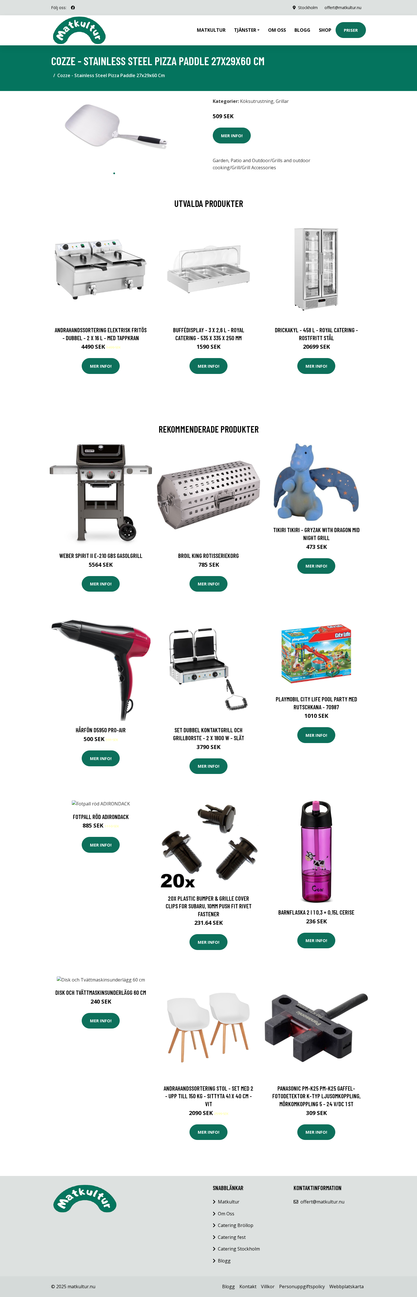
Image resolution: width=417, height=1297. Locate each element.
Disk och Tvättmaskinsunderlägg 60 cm (100, 992)
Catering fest (232, 1237)
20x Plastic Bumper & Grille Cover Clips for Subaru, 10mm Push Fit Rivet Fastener (209, 906)
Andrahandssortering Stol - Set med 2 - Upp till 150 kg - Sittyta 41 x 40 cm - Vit (208, 1096)
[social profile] (73, 7)
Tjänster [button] (245, 30)
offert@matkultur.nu (343, 7)
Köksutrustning (256, 101)
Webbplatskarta (346, 1286)
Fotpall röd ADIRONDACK (101, 816)
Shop (325, 30)
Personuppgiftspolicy (302, 1286)
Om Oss (226, 1214)
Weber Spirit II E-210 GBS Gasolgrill (100, 555)
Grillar (282, 101)
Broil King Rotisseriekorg (208, 555)
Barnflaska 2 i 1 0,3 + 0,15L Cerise (316, 912)
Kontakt (247, 1286)
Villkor (268, 1286)
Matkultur (211, 30)
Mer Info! (232, 135)
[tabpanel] (114, 132)
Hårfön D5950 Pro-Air (101, 729)
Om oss (277, 30)
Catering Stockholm (239, 1249)
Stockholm (308, 7)
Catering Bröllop (235, 1225)
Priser (351, 30)
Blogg (302, 30)
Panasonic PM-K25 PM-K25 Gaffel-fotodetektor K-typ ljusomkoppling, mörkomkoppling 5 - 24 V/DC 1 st (316, 1096)
